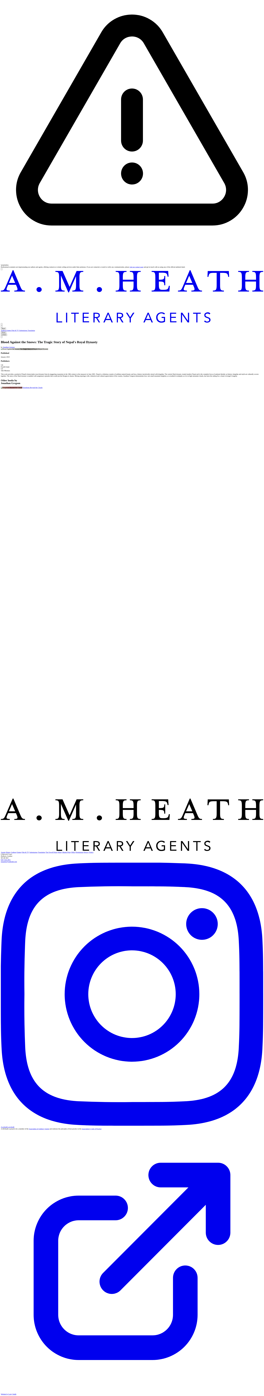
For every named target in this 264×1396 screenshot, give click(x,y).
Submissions (23, 330)
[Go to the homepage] (132, 322)
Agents (3, 852)
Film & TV (15, 330)
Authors (3, 330)
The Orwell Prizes (51, 852)
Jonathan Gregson (9, 347)
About (3, 328)
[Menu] (1, 326)
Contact (4, 335)
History (8, 852)
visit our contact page (136, 267)
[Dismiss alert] (1, 269)
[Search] (1, 324)
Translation (31, 330)
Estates (8, 330)
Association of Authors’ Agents (39, 1129)
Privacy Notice (88, 852)
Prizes (3, 332)
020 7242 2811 (6, 860)
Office (73, 852)
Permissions (79, 852)
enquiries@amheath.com (9, 862)
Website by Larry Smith (8, 1394)
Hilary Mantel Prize (64, 852)
